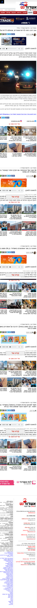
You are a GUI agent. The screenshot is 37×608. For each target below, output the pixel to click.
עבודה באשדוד (9, 584)
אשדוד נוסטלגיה (9, 534)
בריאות (11, 540)
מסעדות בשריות (9, 507)
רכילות (19, 12)
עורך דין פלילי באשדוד (8, 589)
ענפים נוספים (10, 515)
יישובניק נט (10, 562)
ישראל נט (11, 554)
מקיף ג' (11, 603)
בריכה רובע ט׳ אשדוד (29, 194)
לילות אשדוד (5, 523)
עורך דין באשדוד (9, 590)
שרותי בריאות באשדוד (8, 572)
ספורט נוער (3, 515)
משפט (11, 541)
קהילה (8, 12)
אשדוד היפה (10, 525)
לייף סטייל (10, 539)
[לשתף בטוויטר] (8, 34)
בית (35, 12)
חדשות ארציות (10, 505)
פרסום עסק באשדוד (8, 553)
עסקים (3, 12)
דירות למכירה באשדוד (8, 567)
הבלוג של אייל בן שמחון (8, 533)
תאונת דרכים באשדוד (29, 350)
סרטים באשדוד (9, 551)
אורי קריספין (24, 534)
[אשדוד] (26, 11)
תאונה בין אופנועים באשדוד (28, 271)
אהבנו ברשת (6, 548)
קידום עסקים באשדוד (8, 560)
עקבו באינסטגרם (15, 121)
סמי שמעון (10, 601)
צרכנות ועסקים (9, 537)
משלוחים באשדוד (9, 565)
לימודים (5, 538)
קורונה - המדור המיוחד (7, 543)
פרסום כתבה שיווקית (8, 583)
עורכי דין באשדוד (9, 577)
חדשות (30, 12)
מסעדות (11, 506)
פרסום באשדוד (9, 580)
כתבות (11, 517)
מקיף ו (11, 600)
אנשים (7, 517)
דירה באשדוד (10, 587)
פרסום (11, 593)
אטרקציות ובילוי (5, 540)
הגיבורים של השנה (9, 519)
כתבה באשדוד (9, 585)
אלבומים (11, 522)
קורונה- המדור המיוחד (8, 544)
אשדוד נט (33, 28)
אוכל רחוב (5, 510)
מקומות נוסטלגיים (9, 535)
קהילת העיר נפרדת (5, 526)
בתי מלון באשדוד (9, 561)
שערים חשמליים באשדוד (7, 578)
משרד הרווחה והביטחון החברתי (22, 428)
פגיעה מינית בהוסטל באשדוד (9, 428)
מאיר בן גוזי (10, 595)
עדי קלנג (11, 602)
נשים (12, 548)
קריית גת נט (10, 591)
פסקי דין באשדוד (9, 542)
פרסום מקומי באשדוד (8, 559)
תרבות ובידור (9, 511)
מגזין (11, 516)
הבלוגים (11, 532)
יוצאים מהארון (8, 503)
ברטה (11, 599)
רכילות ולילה (10, 501)
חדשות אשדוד (25, 28)
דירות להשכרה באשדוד (8, 568)
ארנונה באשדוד (9, 576)
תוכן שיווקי (11, 538)
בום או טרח (6, 502)
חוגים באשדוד (10, 575)
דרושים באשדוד (9, 574)
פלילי (18, 28)
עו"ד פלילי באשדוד (9, 588)
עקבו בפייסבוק (31, 121)
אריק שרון (11, 604)
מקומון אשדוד (10, 564)
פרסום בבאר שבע (9, 570)
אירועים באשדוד (9, 573)
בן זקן (12, 598)
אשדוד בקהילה (9, 524)
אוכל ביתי (11, 508)
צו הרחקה (32, 428)
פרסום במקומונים (9, 563)
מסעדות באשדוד (9, 566)
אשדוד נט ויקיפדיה (9, 581)
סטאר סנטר (10, 597)
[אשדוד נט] (25, 507)
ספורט (25, 12)
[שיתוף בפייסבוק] (13, 34)
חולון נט (11, 592)
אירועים (11, 523)
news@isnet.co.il (31, 539)
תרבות (14, 12)
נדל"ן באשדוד (10, 552)
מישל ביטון (10, 596)
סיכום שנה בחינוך (4, 520)
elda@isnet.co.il (31, 531)
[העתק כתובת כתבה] (3, 34)
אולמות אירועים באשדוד (7, 586)
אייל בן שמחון (10, 556)
